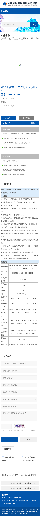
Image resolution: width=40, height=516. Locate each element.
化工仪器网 (29, 509)
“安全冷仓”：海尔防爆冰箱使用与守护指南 (15, 138)
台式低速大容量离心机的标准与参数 (14, 174)
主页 (9, 38)
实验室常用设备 (23, 38)
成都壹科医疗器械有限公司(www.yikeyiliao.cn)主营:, (19, 512)
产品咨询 (8, 118)
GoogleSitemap (22, 514)
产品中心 (14, 38)
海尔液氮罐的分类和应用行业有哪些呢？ (15, 165)
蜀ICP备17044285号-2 (10, 514)
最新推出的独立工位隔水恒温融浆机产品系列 (16, 143)
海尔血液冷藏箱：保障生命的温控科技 (14, 147)
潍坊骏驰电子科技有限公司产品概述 (14, 170)
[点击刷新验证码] (19, 426)
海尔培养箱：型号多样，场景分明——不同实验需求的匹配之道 (21, 134)
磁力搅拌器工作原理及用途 (11, 161)
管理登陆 (35, 509)
